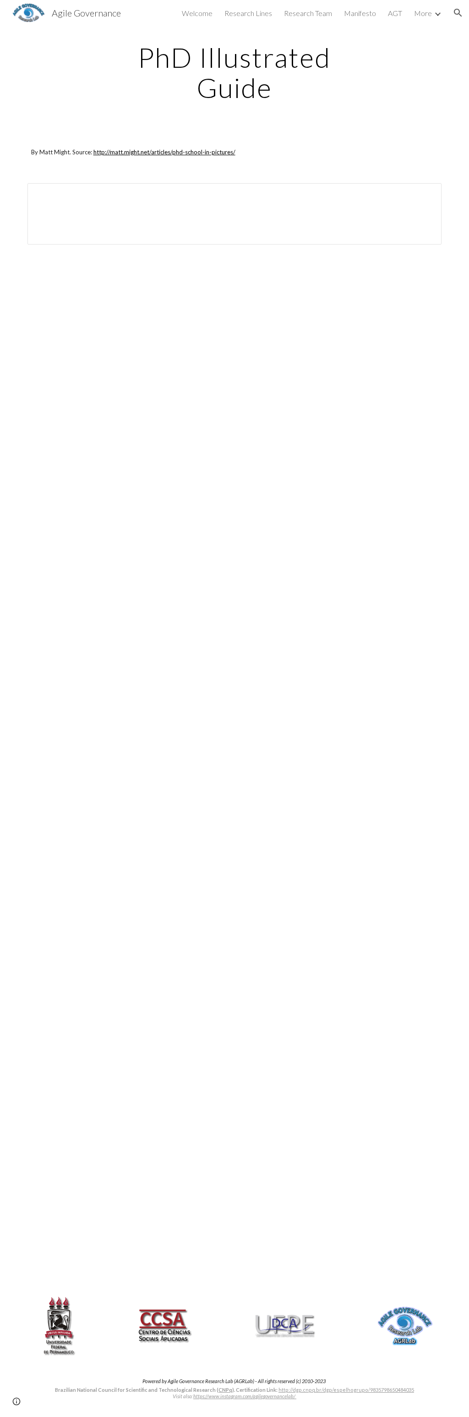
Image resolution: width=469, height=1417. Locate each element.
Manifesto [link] (360, 13)
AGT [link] (395, 13)
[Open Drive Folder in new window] (424, 195)
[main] (234, 72)
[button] (458, 13)
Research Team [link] (308, 13)
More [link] (423, 13)
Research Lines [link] (248, 13)
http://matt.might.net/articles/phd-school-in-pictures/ (164, 152)
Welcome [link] (197, 13)
